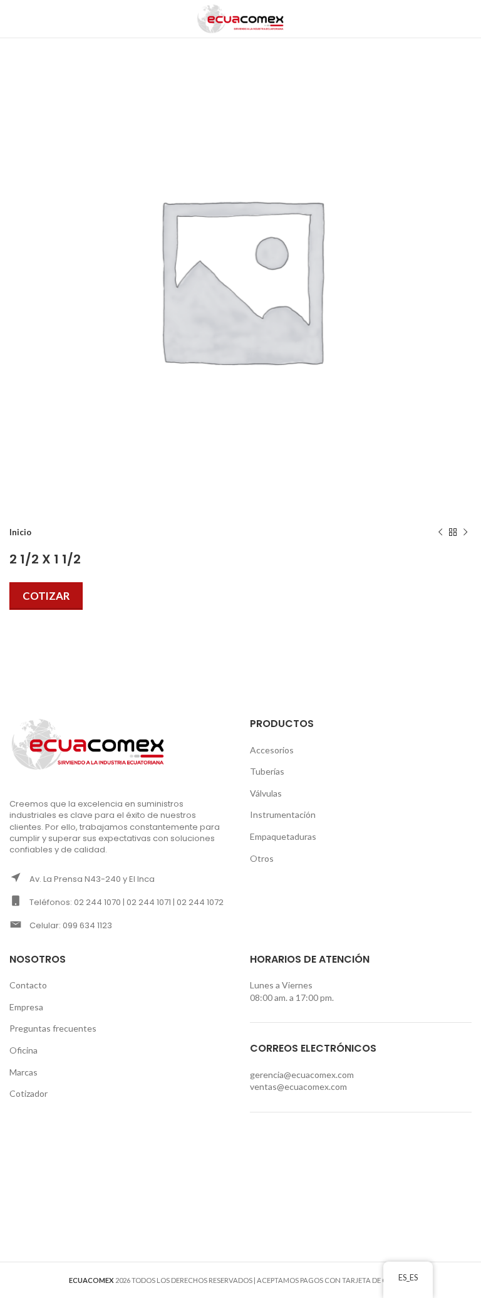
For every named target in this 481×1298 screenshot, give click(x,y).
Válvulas (266, 793)
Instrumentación (283, 814)
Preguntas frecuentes (52, 1028)
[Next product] (465, 532)
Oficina (23, 1050)
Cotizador (28, 1093)
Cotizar (46, 595)
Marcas (23, 1072)
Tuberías (267, 771)
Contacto (28, 985)
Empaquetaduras (283, 836)
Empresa (26, 1007)
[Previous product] (440, 532)
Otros (262, 858)
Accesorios (272, 750)
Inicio (20, 532)
